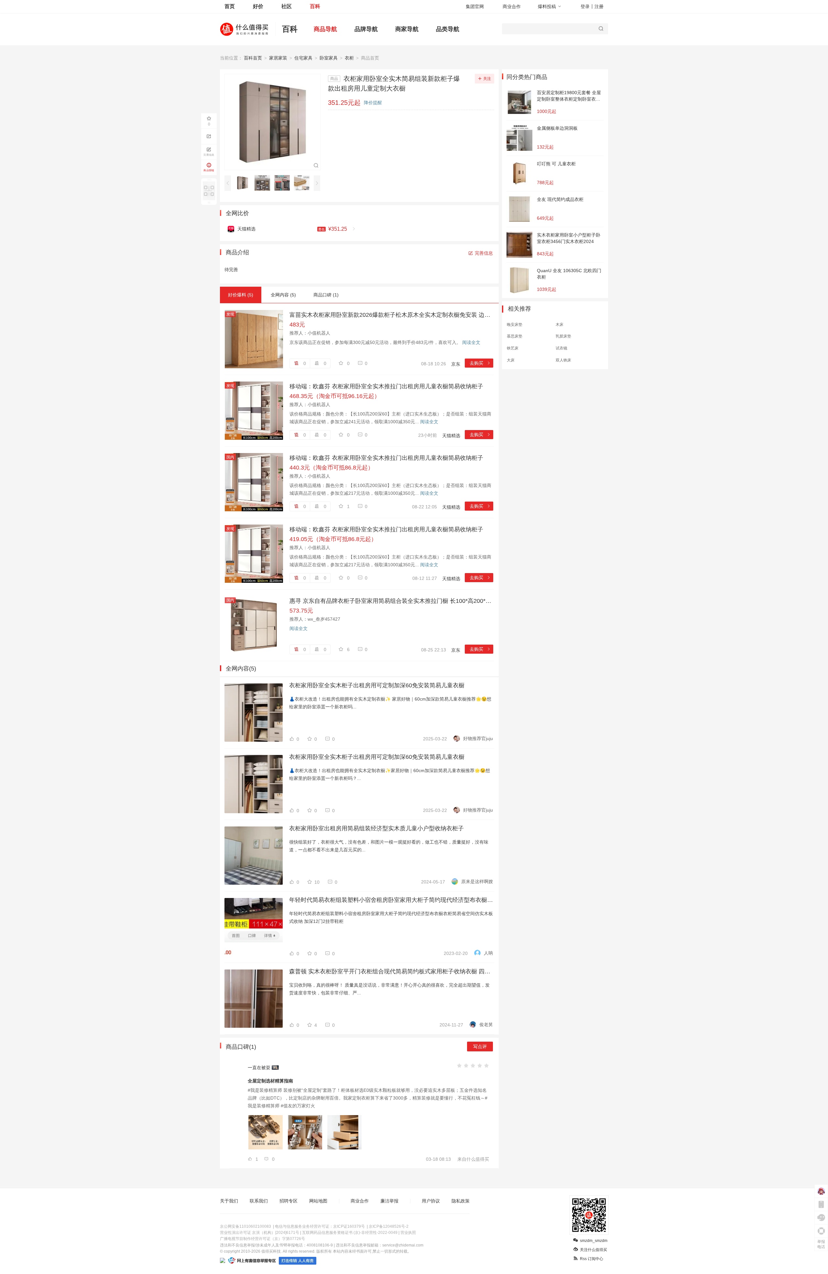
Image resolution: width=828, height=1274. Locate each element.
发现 (230, 314)
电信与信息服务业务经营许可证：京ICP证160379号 (320, 1226)
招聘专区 (288, 1200)
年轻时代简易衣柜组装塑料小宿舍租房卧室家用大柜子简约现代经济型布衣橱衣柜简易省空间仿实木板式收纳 (391, 900)
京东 (455, 364)
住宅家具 (303, 58)
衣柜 (349, 58)
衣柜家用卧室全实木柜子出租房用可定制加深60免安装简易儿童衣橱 (376, 685)
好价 (258, 6)
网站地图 (318, 1200)
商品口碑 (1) (326, 294)
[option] (244, 183)
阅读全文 (471, 342)
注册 (599, 6)
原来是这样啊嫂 (477, 881)
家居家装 (278, 58)
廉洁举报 (389, 1200)
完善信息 (484, 253)
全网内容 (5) (283, 294)
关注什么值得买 (593, 1249)
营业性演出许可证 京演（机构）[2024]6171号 (259, 1232)
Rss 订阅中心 (591, 1259)
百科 (315, 6)
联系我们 (259, 1200)
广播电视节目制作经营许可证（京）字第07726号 (262, 1238)
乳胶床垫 (563, 336)
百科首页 (253, 58)
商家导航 (407, 29)
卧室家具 (329, 58)
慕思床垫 (514, 336)
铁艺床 (512, 348)
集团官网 (475, 6)
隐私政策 (461, 1200)
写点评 (480, 1046)
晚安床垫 (514, 324)
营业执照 (408, 1232)
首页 (229, 6)
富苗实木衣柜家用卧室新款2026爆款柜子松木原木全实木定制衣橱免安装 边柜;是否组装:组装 (391, 315)
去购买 (480, 363)
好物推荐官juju (478, 738)
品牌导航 (366, 29)
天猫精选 (451, 435)
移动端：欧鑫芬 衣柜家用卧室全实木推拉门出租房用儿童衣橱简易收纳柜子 (386, 386)
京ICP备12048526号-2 (389, 1226)
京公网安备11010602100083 (245, 1226)
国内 (230, 457)
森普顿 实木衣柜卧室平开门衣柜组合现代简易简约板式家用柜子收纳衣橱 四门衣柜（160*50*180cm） (391, 971)
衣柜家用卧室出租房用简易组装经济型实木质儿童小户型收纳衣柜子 (376, 828)
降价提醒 (373, 102)
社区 (286, 6)
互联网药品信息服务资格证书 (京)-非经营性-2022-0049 (350, 1232)
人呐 (488, 953)
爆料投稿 (547, 6)
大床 (511, 360)
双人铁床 (563, 360)
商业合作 (512, 6)
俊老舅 (486, 1024)
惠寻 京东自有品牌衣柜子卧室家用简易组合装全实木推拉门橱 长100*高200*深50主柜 (391, 601)
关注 (487, 78)
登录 (585, 6)
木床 (559, 324)
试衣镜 (561, 348)
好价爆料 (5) (240, 294)
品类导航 (447, 29)
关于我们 (229, 1200)
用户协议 (431, 1200)
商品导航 (325, 29)
